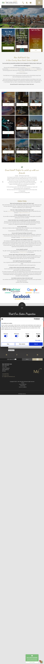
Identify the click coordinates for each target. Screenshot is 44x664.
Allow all (36, 344)
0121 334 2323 (6, 375)
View (8, 48)
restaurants (28, 67)
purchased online (23, 252)
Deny (8, 344)
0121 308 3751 (10, 359)
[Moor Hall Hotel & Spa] (10, 2)
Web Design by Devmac (22, 393)
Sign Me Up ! (11, 350)
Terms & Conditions (23, 387)
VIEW (22, 46)
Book (22, 6)
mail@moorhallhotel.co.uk (9, 376)
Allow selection (22, 344)
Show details (37, 340)
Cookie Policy (22, 385)
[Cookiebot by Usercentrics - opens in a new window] (35, 319)
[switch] (16, 336)
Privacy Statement (22, 384)
